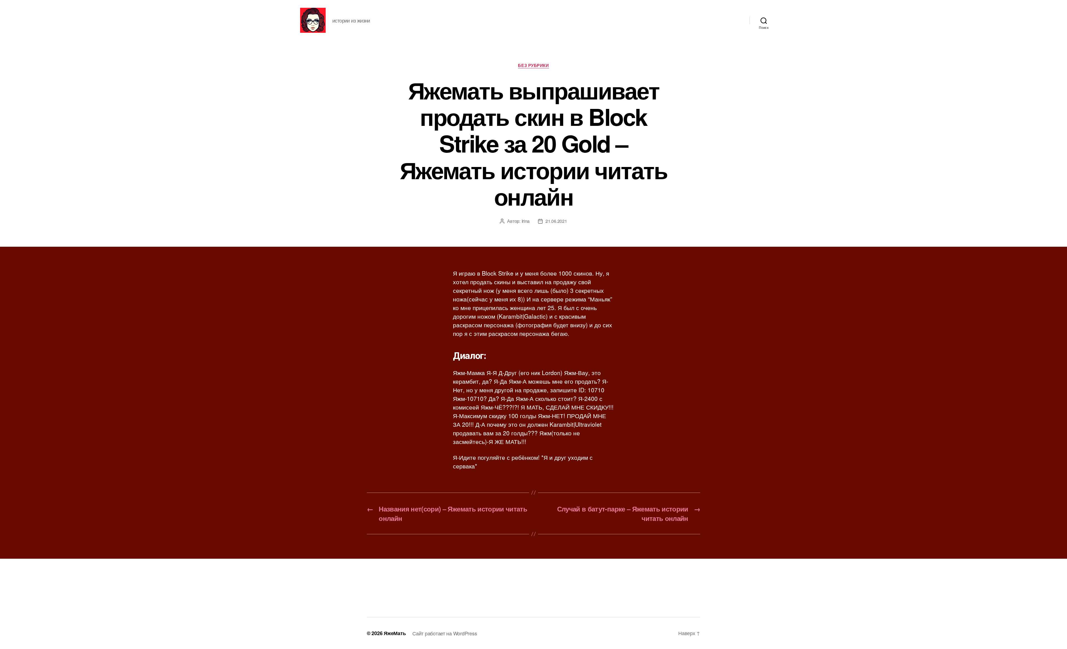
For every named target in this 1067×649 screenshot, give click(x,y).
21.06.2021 (556, 221)
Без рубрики (533, 65)
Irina (526, 221)
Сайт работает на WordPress (444, 633)
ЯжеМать (395, 633)
